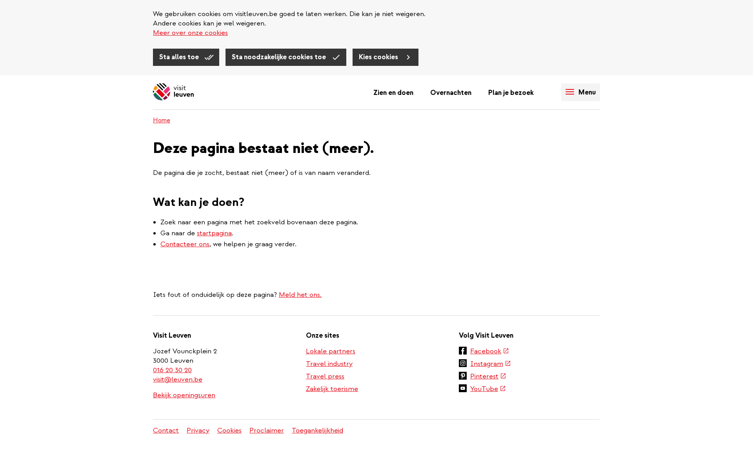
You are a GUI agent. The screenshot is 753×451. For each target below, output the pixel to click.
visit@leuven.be (177, 379)
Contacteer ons (184, 244)
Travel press (325, 376)
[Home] (173, 92)
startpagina (214, 233)
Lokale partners (330, 351)
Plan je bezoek (511, 92)
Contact (166, 430)
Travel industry (329, 363)
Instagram (490, 364)
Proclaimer (266, 430)
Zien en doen (393, 92)
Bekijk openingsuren (184, 395)
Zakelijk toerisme (332, 388)
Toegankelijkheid (317, 430)
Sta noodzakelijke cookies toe (279, 57)
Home (161, 120)
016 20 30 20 (173, 370)
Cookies (229, 430)
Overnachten (450, 92)
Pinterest (488, 377)
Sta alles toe (179, 57)
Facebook (489, 352)
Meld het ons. (300, 294)
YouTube (488, 389)
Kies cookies (379, 57)
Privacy (198, 430)
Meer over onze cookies (190, 32)
